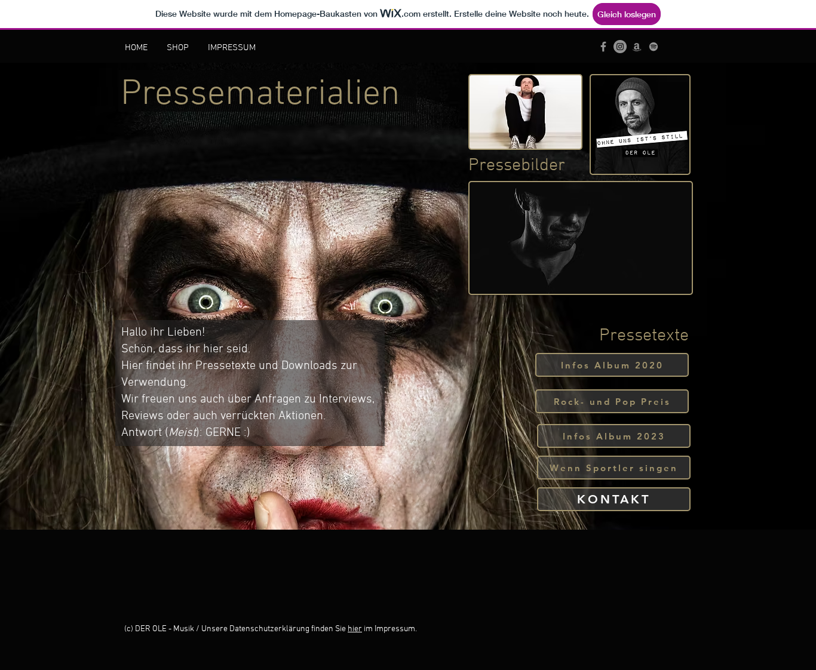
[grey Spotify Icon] (653, 46)
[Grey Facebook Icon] (603, 46)
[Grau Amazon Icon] (636, 46)
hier (355, 629)
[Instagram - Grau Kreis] (620, 46)
